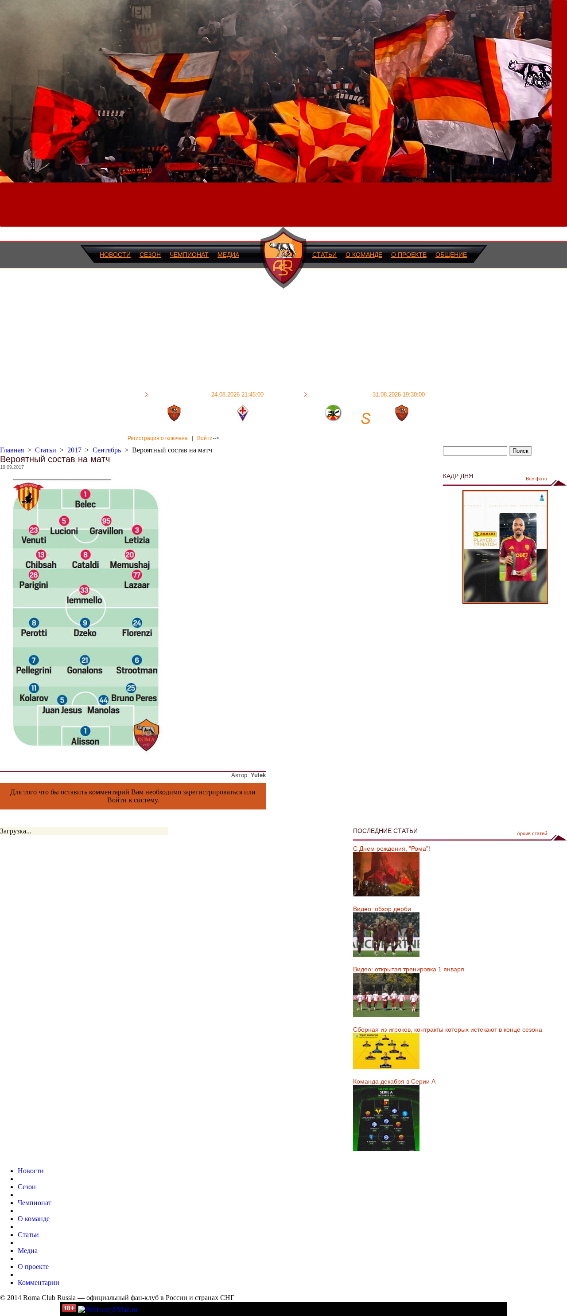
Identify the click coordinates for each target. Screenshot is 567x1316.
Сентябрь (107, 450)
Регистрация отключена (158, 438)
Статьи (324, 254)
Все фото (536, 478)
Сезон (150, 254)
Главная (12, 450)
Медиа (228, 254)
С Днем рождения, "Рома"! (391, 848)
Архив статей (532, 833)
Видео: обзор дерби (382, 908)
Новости (115, 254)
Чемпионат (189, 254)
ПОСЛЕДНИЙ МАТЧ (208, 394)
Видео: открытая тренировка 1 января (408, 969)
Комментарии (38, 1282)
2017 (74, 450)
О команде (364, 254)
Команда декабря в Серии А (394, 1081)
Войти (205, 438)
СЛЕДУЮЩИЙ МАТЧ (368, 394)
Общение (451, 254)
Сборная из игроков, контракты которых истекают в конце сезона (447, 1029)
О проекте (409, 254)
